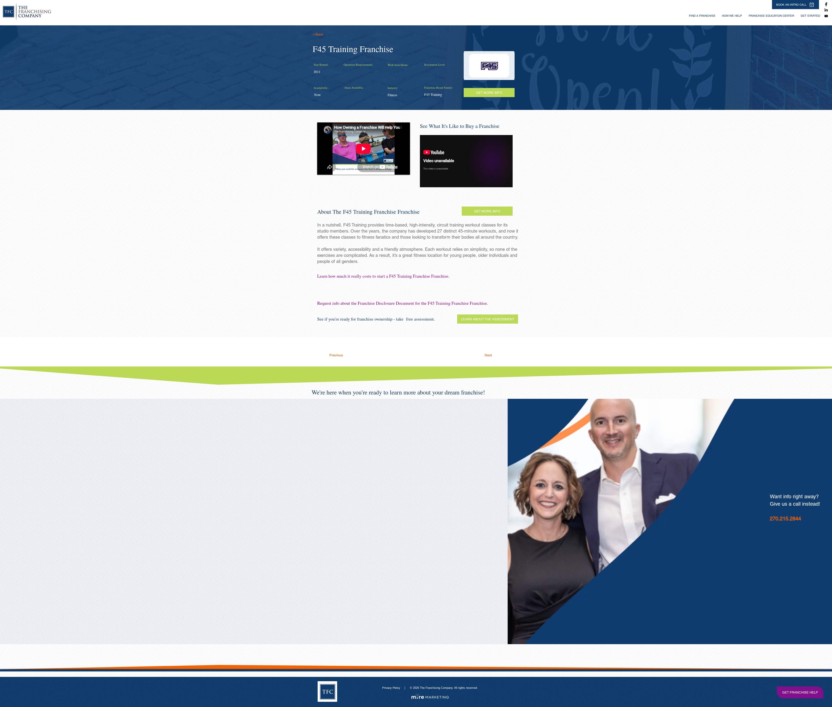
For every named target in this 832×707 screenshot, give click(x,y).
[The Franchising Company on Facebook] (826, 4)
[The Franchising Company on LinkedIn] (826, 10)
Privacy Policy (391, 687)
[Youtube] (826, 16)
